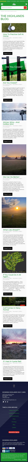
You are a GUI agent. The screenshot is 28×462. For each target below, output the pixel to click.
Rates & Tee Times (14, 410)
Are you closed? (10, 83)
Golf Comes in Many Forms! (11, 309)
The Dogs (14, 421)
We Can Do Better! (11, 177)
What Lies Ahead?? (11, 230)
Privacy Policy (17, 459)
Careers (14, 427)
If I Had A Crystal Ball (12, 361)
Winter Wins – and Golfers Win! (11, 123)
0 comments (6, 39)
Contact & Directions (14, 413)
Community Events (14, 416)
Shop (14, 419)
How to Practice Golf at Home (13, 35)
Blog (14, 424)
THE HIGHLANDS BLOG (12, 17)
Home (2, 11)
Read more (7, 53)
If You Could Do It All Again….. (12, 276)
